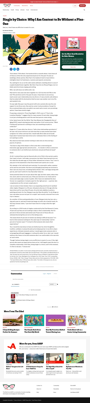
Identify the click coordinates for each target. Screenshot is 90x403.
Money (67, 364)
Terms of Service (17, 400)
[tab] (15, 284)
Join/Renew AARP (74, 392)
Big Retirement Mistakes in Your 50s (74, 367)
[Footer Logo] (17, 387)
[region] (34, 290)
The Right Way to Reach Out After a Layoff (54, 367)
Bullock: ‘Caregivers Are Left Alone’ (14, 367)
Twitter (14, 69)
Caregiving (9, 364)
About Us (39, 389)
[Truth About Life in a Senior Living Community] (77, 320)
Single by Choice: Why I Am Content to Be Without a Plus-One (43, 21)
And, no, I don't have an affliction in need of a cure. (18, 27)
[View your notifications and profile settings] (57, 284)
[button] (84, 10)
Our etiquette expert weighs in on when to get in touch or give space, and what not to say (54, 372)
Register (49, 273)
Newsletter (25, 5)
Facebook (11, 69)
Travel (27, 364)
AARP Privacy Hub (27, 400)
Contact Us (39, 385)
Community (17, 5)
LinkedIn (17, 69)
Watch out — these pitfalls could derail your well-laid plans (73, 371)
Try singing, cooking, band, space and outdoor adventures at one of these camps (35, 372)
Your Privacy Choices (36, 400)
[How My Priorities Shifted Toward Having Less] (56, 320)
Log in (44, 273)
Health (5, 15)
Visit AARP (73, 385)
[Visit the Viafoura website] (55, 306)
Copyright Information (8, 400)
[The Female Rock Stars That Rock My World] (34, 320)
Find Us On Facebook (75, 389)
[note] (30, 66)
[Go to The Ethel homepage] (6, 5)
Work (47, 364)
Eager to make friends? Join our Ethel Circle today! (44, 1)
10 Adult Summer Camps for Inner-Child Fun (34, 367)
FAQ (38, 392)
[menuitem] (6, 10)
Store (31, 5)
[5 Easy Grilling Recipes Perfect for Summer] (13, 320)
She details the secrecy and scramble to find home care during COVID (15, 371)
